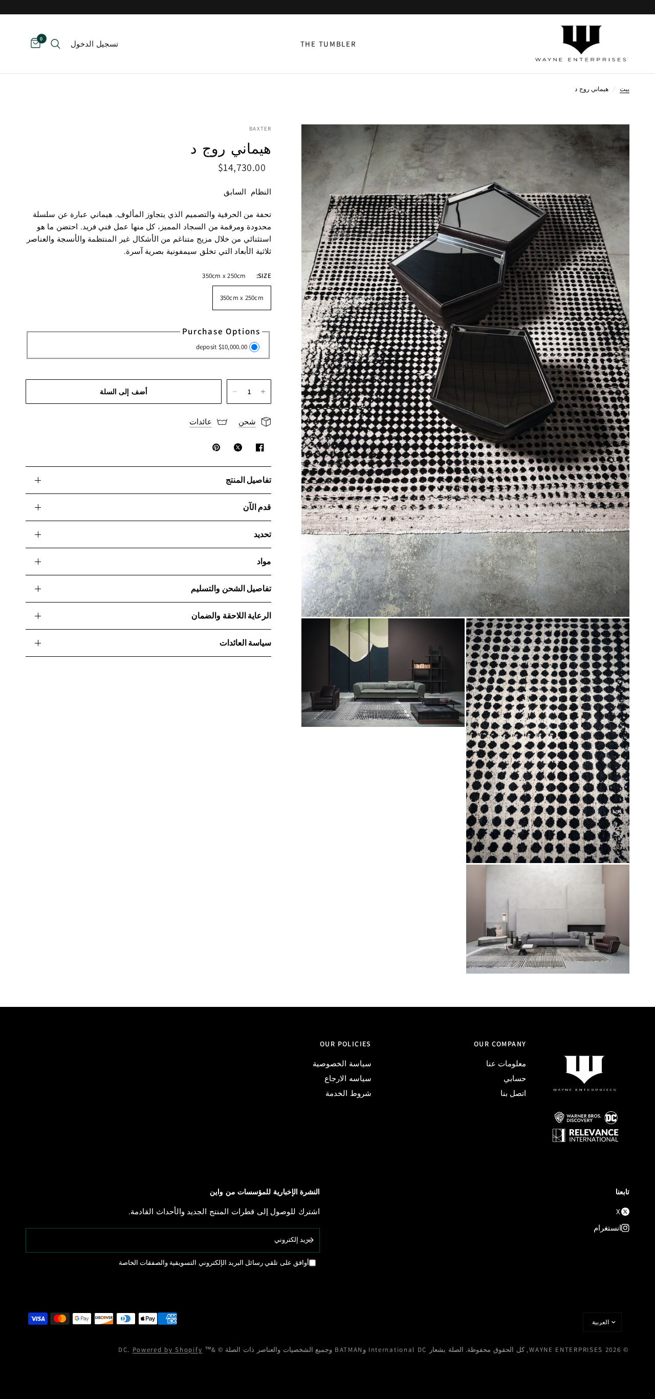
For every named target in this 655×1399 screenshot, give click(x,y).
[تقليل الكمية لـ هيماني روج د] (235, 391)
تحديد (262, 534)
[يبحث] (56, 43)
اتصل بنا (513, 1093)
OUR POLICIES (346, 1043)
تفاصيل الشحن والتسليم (231, 588)
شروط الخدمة (348, 1093)
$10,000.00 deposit (222, 346)
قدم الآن (257, 507)
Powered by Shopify (168, 1349)
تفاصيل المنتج (248, 480)
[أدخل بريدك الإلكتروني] (309, 1240)
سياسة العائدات (245, 642)
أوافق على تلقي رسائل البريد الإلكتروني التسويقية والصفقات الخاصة (214, 1262)
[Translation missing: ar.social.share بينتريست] (214, 447)
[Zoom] (608, 146)
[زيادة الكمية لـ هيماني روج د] (263, 391)
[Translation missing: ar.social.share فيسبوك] (258, 447)
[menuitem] (328, 44)
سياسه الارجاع (348, 1078)
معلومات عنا (506, 1063)
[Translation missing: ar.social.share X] (236, 447)
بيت (624, 89)
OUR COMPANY (500, 1043)
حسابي (515, 1078)
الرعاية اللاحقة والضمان (231, 615)
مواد (264, 561)
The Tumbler (328, 44)
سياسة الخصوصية (342, 1063)
